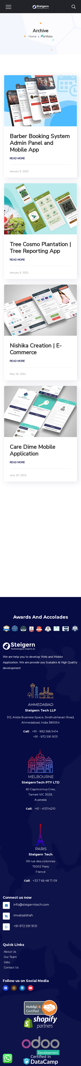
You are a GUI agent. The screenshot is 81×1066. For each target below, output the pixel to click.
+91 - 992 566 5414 (45, 731)
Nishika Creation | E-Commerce (36, 349)
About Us (10, 951)
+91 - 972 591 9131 (45, 736)
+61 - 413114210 (45, 808)
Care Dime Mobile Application (32, 450)
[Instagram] (22, 988)
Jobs (7, 962)
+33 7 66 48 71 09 (45, 880)
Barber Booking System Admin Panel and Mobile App (40, 143)
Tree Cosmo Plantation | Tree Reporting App (40, 247)
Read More (17, 158)
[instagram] (14, 988)
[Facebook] (5, 988)
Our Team (10, 957)
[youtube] (30, 988)
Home (32, 36)
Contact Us (11, 967)
